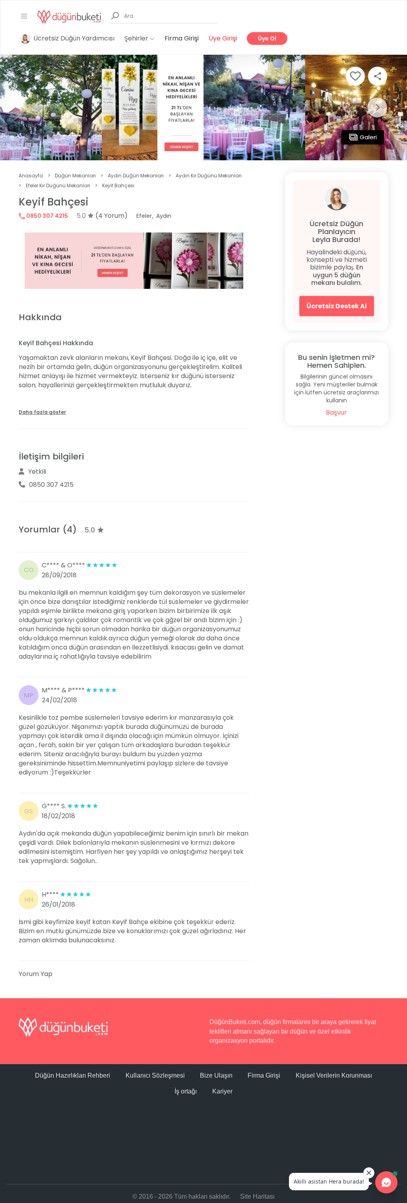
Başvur (336, 412)
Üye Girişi (223, 38)
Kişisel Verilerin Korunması (334, 1075)
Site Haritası (257, 1196)
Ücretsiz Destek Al (336, 306)
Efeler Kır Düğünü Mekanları (58, 185)
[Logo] (69, 16)
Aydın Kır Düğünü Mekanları (209, 175)
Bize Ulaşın (216, 1075)
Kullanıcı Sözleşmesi (155, 1075)
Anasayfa (31, 175)
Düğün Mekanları (75, 175)
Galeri (368, 137)
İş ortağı (185, 1091)
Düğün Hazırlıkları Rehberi (72, 1075)
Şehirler (137, 38)
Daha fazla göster (42, 412)
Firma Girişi (182, 38)
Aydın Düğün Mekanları (136, 175)
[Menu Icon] (24, 16)
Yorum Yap (35, 973)
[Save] (355, 76)
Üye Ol (267, 38)
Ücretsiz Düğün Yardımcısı (73, 38)
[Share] (377, 76)
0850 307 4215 (46, 216)
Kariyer (222, 1091)
